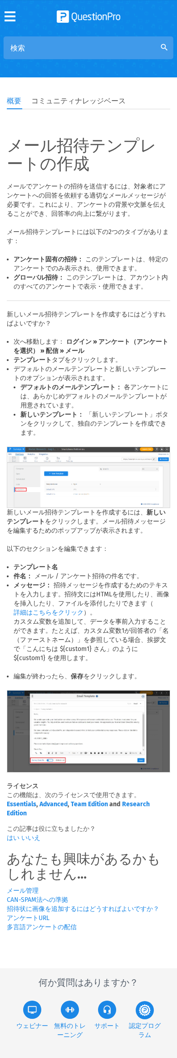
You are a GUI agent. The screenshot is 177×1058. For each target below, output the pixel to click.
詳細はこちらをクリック (49, 612)
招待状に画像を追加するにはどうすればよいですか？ (83, 909)
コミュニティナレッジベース (78, 101)
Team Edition (89, 804)
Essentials (21, 804)
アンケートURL (28, 918)
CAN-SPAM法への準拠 (37, 900)
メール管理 (23, 891)
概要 (14, 101)
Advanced (53, 804)
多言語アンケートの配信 (42, 927)
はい (14, 838)
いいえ (30, 838)
